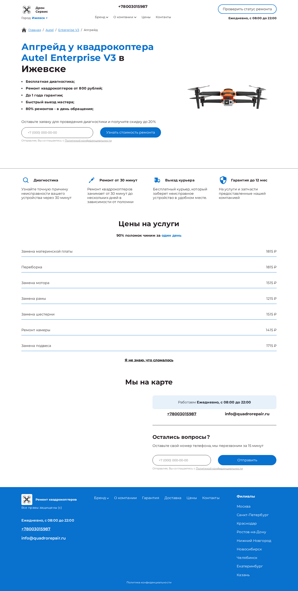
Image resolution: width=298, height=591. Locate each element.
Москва (243, 506)
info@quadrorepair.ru (247, 414)
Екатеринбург (250, 566)
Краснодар (247, 523)
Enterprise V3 (68, 30)
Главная (34, 30)
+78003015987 (132, 6)
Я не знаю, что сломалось (149, 360)
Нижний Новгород (254, 541)
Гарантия (150, 498)
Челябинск (247, 558)
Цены (146, 17)
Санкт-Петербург (253, 515)
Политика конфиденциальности (149, 582)
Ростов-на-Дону (251, 532)
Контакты (163, 17)
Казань (243, 575)
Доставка (173, 498)
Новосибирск (249, 549)
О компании (123, 17)
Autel (50, 30)
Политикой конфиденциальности (88, 140)
